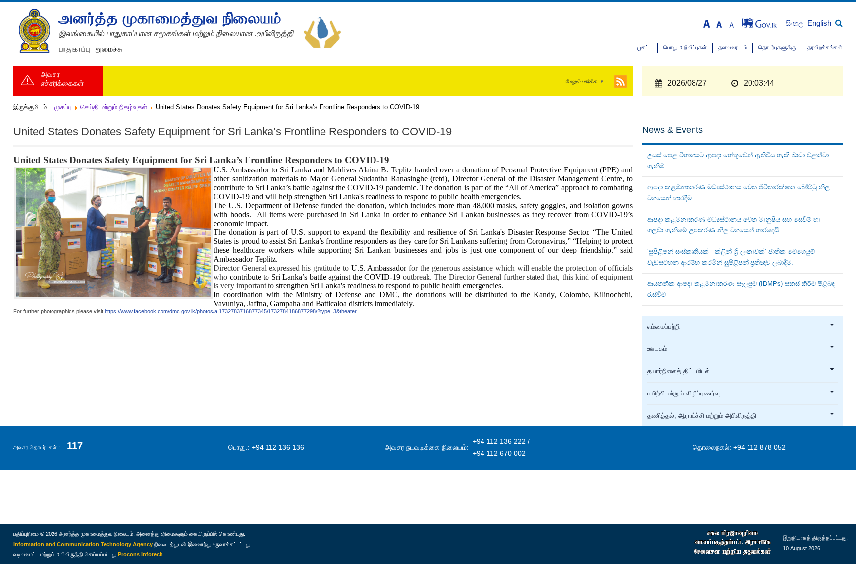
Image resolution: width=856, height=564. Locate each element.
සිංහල (795, 23)
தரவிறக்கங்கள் (824, 47)
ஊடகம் (657, 348)
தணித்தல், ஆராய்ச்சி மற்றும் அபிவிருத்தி (701, 415)
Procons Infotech (140, 554)
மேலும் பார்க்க (581, 81)
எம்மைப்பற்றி (663, 326)
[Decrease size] (732, 23)
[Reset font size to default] (719, 23)
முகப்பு (644, 47)
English (819, 23)
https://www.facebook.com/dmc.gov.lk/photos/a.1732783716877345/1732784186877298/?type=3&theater (231, 311)
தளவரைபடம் (732, 47)
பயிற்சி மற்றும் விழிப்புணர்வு (683, 393)
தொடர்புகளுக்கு (777, 47)
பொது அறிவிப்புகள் (685, 47)
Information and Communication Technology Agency (83, 544)
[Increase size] (707, 23)
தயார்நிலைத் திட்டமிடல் (678, 371)
